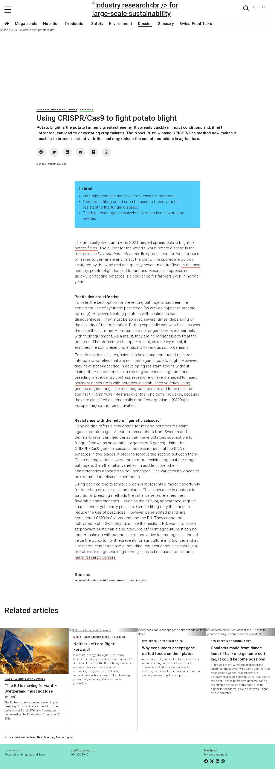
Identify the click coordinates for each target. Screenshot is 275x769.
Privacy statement (215, 754)
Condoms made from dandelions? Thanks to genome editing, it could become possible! (239, 653)
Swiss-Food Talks (195, 23)
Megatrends (26, 23)
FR (258, 7)
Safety (97, 23)
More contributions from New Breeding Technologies (39, 737)
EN (264, 7)
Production (75, 23)
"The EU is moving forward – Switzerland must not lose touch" (30, 691)
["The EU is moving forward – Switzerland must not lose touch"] (34, 651)
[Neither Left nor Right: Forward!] (103, 630)
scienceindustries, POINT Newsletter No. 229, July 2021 (111, 580)
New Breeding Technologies (56, 109)
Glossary (166, 23)
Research (87, 109)
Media (77, 637)
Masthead (210, 750)
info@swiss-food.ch (83, 750)
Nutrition (51, 23)
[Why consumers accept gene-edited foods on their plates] (172, 632)
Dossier (145, 23)
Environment (120, 23)
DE (253, 7)
